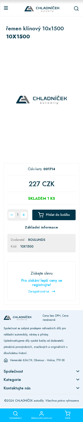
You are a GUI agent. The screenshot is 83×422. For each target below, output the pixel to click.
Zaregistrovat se (39, 291)
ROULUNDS (36, 239)
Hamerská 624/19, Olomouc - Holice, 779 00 (37, 360)
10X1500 (26, 246)
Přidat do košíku (58, 214)
